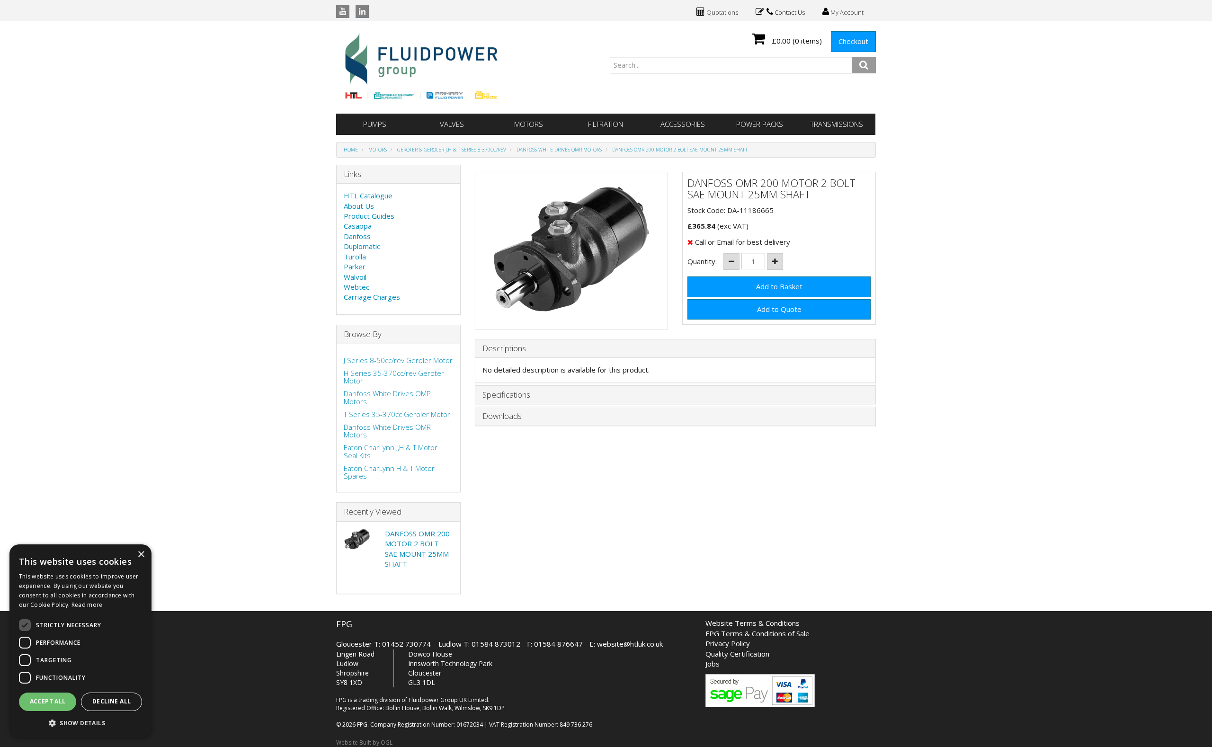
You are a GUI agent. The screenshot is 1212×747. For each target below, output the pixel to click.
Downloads (502, 416)
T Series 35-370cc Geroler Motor (397, 414)
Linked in (362, 11)
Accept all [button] (48, 701)
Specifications (506, 395)
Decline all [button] (111, 701)
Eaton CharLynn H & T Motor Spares (389, 472)
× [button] (140, 554)
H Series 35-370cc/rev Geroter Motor (394, 377)
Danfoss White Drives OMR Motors (559, 149)
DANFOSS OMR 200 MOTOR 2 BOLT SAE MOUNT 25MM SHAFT (680, 149)
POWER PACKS (759, 124)
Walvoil (355, 277)
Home (351, 149)
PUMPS (374, 124)
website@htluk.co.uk (630, 644)
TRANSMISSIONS (837, 124)
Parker (354, 266)
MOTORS (528, 124)
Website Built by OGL (364, 742)
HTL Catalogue (368, 195)
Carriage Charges (372, 297)
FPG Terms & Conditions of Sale (757, 633)
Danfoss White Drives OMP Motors (387, 397)
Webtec (356, 287)
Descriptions (504, 348)
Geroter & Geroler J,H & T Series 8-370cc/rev (451, 149)
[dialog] (80, 641)
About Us (359, 206)
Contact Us (789, 12)
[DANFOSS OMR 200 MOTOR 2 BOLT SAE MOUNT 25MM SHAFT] (571, 250)
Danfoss (357, 236)
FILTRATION (605, 124)
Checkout (853, 41)
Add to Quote (779, 309)
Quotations (721, 12)
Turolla (355, 256)
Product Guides (369, 216)
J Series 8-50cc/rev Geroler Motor (398, 360)
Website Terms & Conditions (752, 623)
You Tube (342, 11)
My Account (846, 12)
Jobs (712, 663)
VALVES (452, 124)
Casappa (358, 226)
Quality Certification (737, 653)
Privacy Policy (727, 643)
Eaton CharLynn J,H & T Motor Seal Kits (390, 451)
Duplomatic (362, 246)
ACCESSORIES (682, 124)
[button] (80, 722)
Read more (87, 605)
